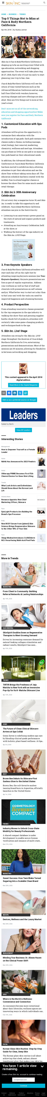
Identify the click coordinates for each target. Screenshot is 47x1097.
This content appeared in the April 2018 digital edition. (23, 378)
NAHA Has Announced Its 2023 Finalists (18, 462)
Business (13, 14)
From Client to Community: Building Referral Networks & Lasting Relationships (23, 592)
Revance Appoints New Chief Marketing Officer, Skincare (14, 501)
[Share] (9, 393)
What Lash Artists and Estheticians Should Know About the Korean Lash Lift (17, 488)
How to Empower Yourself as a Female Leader (18, 450)
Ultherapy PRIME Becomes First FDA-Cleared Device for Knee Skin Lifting (17, 475)
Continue (23, 1086)
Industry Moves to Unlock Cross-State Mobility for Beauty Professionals (21, 829)
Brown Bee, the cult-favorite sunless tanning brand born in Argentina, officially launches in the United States (23, 788)
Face (2, 508)
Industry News (5, 496)
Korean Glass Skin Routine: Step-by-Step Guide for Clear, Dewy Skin (22, 1050)
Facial (5, 1044)
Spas (5, 994)
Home (3, 14)
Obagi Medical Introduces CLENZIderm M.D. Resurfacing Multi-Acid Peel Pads (18, 539)
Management (5, 446)
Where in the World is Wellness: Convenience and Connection (17, 1000)
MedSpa (6, 915)
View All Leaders (24, 430)
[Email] (3, 393)
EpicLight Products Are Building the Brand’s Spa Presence (16, 513)
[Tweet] (20, 393)
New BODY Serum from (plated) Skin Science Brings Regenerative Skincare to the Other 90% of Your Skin (18, 526)
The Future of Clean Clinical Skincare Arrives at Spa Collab (20, 730)
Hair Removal (8, 628)
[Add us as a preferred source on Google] (25, 393)
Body (3, 520)
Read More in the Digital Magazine (23, 385)
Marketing (7, 587)
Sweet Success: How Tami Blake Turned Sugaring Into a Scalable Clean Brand (22, 879)
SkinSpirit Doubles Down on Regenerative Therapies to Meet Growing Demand (22, 634)
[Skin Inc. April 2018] (23, 369)
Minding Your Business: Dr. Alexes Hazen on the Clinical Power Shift (22, 959)
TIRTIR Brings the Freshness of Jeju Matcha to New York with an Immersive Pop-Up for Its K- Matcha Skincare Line (21, 688)
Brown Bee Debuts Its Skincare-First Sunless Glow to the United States (20, 780)
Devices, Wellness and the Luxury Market (22, 919)
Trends (22, 14)
